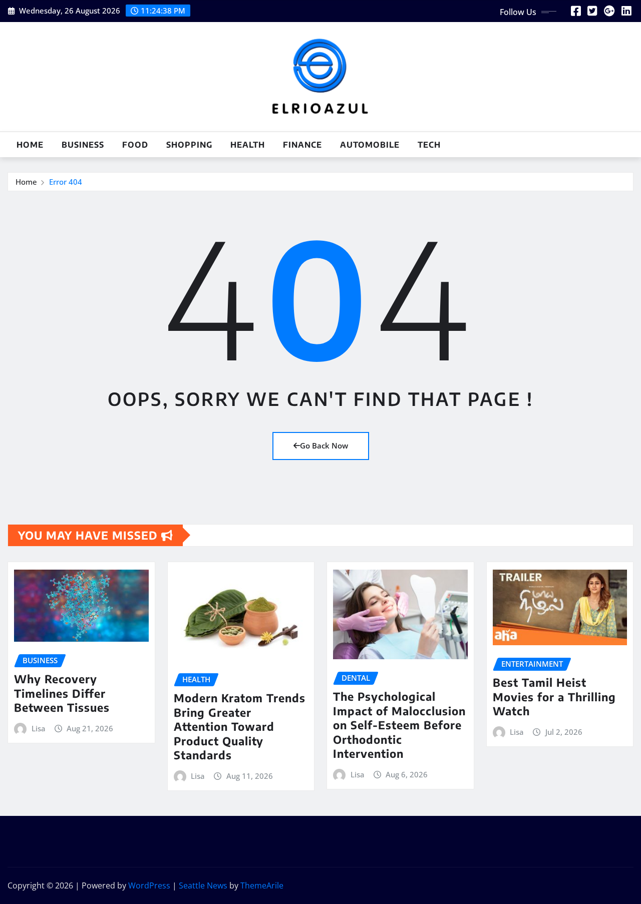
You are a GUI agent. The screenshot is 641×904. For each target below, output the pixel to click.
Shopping (189, 145)
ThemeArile (261, 885)
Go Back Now (324, 445)
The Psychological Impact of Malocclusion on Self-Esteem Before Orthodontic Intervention (399, 724)
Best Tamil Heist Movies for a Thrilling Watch (554, 696)
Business (83, 145)
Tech (429, 145)
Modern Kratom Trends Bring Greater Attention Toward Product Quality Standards (239, 726)
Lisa (39, 728)
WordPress (149, 885)
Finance (302, 145)
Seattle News (203, 885)
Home (30, 145)
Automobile (370, 145)
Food (135, 145)
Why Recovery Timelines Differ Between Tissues (62, 693)
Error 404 (65, 182)
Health (247, 145)
